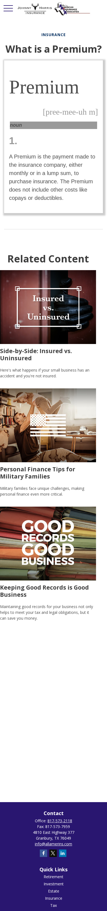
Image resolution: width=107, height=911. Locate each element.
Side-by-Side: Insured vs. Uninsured (36, 354)
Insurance (53, 898)
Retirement (53, 876)
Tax (53, 905)
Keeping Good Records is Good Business (44, 590)
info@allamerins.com (53, 843)
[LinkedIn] (62, 853)
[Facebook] (43, 853)
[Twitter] (53, 853)
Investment (54, 883)
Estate (53, 891)
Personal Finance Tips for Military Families (37, 472)
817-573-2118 (59, 820)
